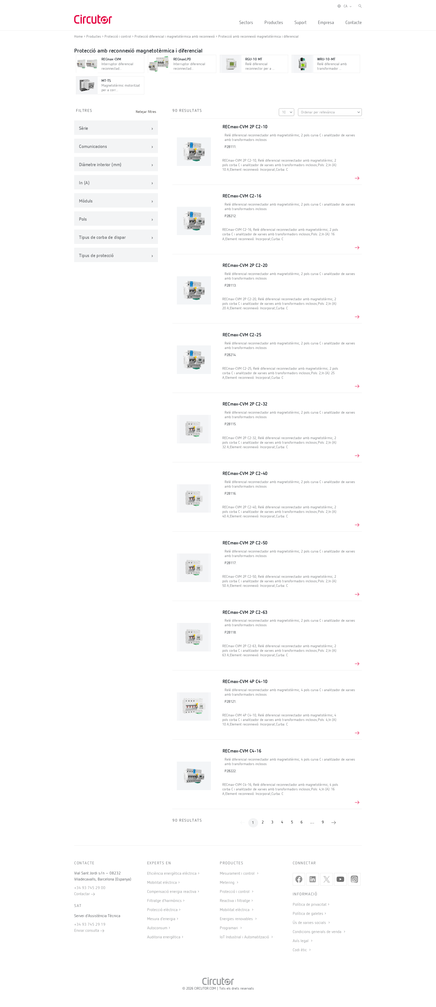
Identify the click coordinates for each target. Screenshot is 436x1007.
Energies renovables (237, 919)
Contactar (82, 894)
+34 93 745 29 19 (89, 925)
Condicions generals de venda (317, 932)
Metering (227, 883)
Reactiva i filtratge (235, 901)
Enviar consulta (87, 931)
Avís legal (301, 941)
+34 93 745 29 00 (89, 888)
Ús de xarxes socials (310, 923)
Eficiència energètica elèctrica (172, 874)
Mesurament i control (238, 874)
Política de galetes (308, 914)
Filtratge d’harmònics (164, 901)
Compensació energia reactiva (171, 892)
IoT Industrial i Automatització (245, 937)
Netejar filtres (146, 112)
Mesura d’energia (161, 919)
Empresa (326, 22)
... (312, 822)
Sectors (246, 22)
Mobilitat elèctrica (162, 883)
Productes (273, 22)
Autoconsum (157, 928)
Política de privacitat (309, 905)
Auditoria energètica (163, 937)
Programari (229, 928)
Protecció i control (235, 892)
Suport (300, 22)
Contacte (353, 22)
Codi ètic (300, 950)
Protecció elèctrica (162, 910)
